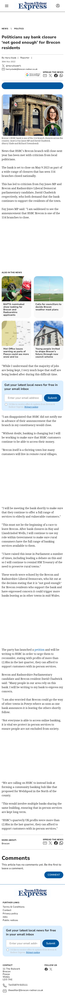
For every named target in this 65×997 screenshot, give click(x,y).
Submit (52, 398)
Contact (7, 910)
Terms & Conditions (13, 906)
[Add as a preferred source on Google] (33, 74)
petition (39, 649)
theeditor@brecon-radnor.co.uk (25, 990)
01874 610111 (20, 985)
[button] (7, 6)
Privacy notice (31, 407)
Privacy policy (10, 913)
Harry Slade (10, 57)
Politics (19, 28)
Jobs (5, 916)
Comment (54, 874)
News (5, 28)
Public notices (10, 920)
